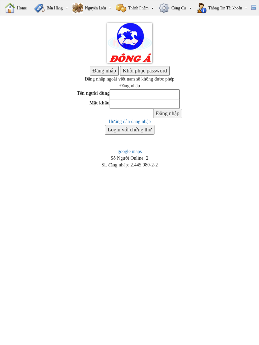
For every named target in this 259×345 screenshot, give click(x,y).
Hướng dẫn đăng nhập (130, 121)
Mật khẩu (99, 102)
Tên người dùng (93, 93)
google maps (130, 151)
